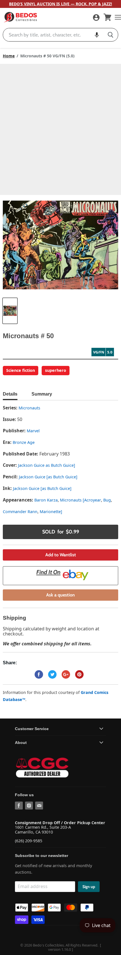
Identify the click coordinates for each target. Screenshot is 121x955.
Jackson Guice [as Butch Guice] (48, 476)
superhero (55, 370)
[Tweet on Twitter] (52, 674)
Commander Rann (20, 511)
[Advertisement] (60, 127)
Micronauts (29, 408)
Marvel (33, 430)
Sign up (88, 886)
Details (10, 394)
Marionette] (51, 511)
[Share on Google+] (66, 674)
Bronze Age (24, 442)
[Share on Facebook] (39, 674)
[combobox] (53, 34)
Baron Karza (46, 500)
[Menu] (116, 17)
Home (9, 56)
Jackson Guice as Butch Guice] (46, 465)
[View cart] (107, 17)
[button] (97, 34)
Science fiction (20, 370)
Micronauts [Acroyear (80, 500)
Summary (42, 394)
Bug (107, 500)
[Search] (110, 34)
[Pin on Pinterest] (79, 674)
